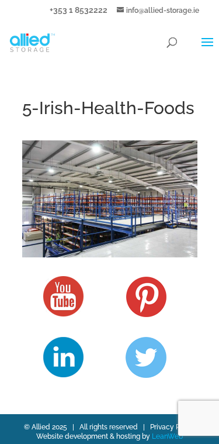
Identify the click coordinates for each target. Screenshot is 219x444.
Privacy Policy (173, 427)
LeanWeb (167, 436)
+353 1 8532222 (78, 10)
